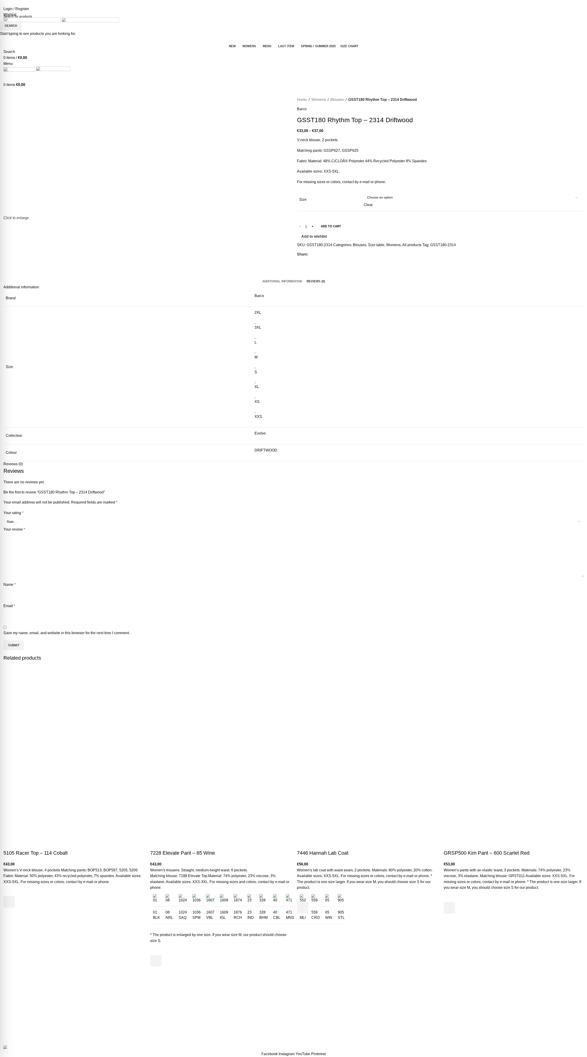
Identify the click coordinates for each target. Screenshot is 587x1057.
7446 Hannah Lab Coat (322, 853)
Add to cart (331, 226)
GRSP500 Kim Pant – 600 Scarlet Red (486, 853)
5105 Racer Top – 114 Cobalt (35, 853)
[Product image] (49, 803)
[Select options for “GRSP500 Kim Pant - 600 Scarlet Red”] (449, 908)
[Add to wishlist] (9, 890)
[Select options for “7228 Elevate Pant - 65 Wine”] (156, 960)
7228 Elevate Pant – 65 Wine (182, 853)
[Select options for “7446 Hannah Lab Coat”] (302, 908)
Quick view (9, 913)
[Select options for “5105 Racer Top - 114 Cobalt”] (9, 902)
